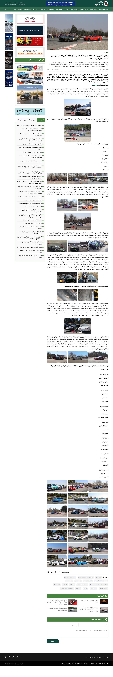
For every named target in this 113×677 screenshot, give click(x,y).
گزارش (33, 9)
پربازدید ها (32, 120)
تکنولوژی (41, 9)
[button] (18, 84)
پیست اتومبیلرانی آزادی (82, 584)
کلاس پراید (78, 588)
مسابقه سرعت (69, 581)
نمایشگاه (26, 9)
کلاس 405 (65, 584)
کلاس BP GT (57, 584)
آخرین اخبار (41, 120)
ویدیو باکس (17, 9)
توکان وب (7, 664)
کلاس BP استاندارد (104, 588)
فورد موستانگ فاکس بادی (69, 577)
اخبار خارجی (83, 9)
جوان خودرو (95, 85)
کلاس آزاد (85, 588)
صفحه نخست (103, 9)
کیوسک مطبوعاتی (90, 657)
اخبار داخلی (93, 9)
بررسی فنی (74, 9)
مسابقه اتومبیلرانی (88, 581)
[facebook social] (14, 657)
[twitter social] (10, 657)
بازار (67, 9)
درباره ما (106, 657)
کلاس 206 (72, 584)
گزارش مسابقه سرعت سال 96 (67, 588)
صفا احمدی (98, 577)
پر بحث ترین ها (22, 120)
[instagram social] (6, 657)
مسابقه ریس (78, 581)
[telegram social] (18, 657)
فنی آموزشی (59, 9)
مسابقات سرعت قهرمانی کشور (101, 581)
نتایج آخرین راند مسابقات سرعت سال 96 (99, 584)
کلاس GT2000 (93, 588)
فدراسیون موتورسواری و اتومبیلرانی (85, 577)
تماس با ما (99, 657)
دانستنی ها (50, 9)
